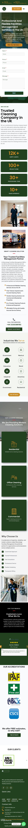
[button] (23, 9)
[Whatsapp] (24, 824)
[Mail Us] (14, 2)
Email (4, 68)
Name (4, 51)
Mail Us (17, 2)
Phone (4, 59)
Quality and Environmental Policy (14, 826)
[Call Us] (2, 2)
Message (5, 76)
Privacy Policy (8, 823)
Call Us (6, 2)
